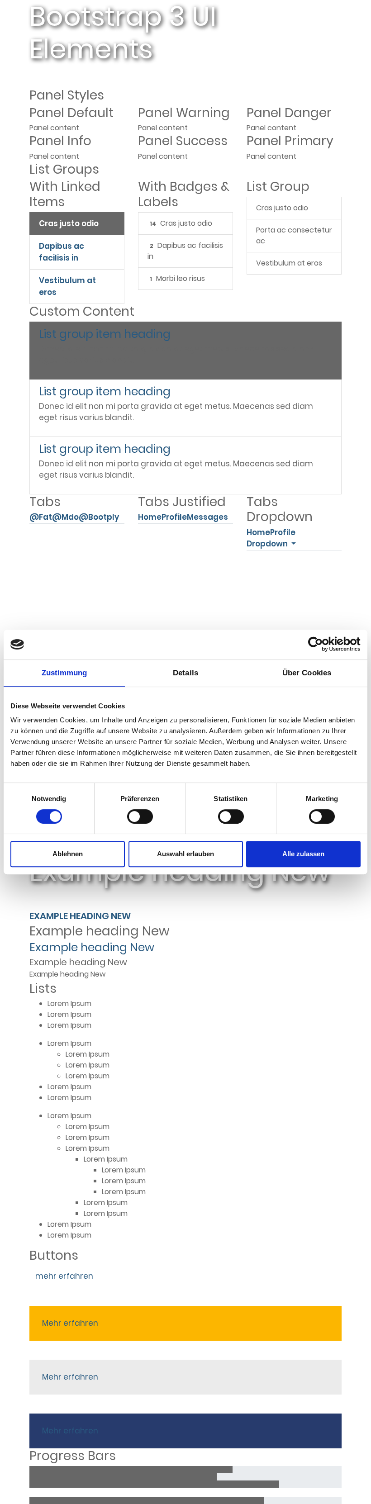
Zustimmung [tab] (64, 673)
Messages (207, 517)
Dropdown (268, 543)
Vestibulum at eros (67, 286)
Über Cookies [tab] (306, 673)
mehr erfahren (64, 1276)
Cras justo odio (69, 223)
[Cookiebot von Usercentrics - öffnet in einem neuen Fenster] (321, 644)
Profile (174, 517)
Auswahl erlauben (185, 854)
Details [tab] (185, 673)
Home (150, 517)
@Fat (40, 517)
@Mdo (65, 517)
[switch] (140, 816)
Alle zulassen (303, 854)
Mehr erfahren (70, 1323)
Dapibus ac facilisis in (61, 252)
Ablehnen (67, 854)
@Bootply (99, 517)
